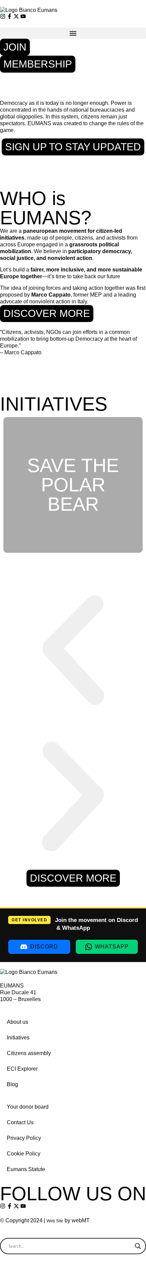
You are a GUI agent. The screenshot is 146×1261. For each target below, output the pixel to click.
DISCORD (44, 946)
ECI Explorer (22, 1069)
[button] (73, 33)
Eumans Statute (26, 1169)
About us (17, 1022)
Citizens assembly (29, 1053)
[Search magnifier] (138, 1246)
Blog (12, 1084)
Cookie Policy (23, 1153)
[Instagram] (2, 16)
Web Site (55, 1221)
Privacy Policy (24, 1138)
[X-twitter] (16, 16)
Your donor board (28, 1107)
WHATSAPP (112, 946)
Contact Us (20, 1122)
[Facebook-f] (9, 16)
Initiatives (18, 1037)
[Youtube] (23, 16)
